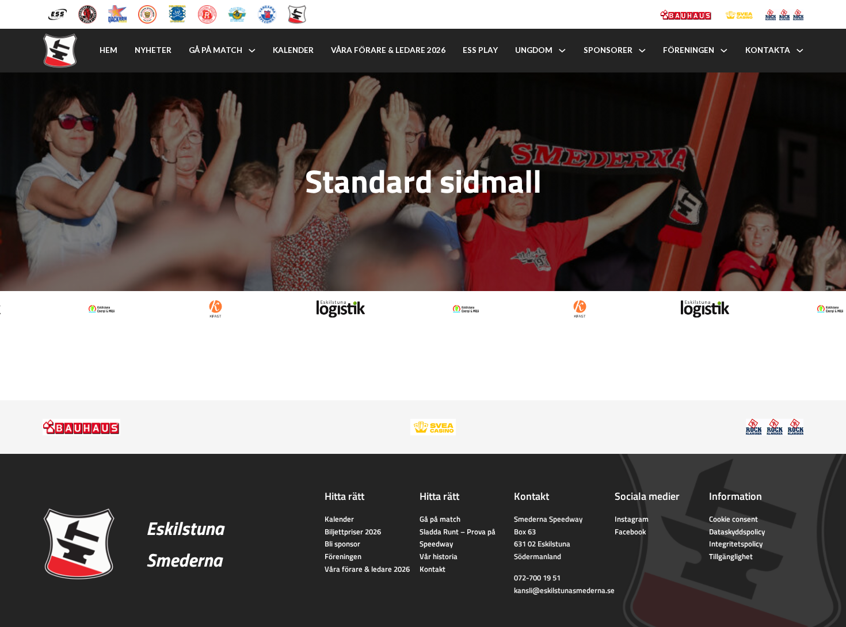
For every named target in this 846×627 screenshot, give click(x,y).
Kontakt (432, 569)
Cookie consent (733, 519)
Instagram (632, 519)
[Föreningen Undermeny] (724, 50)
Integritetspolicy (736, 543)
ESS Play (480, 50)
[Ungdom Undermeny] (562, 50)
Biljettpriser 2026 (353, 531)
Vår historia (439, 556)
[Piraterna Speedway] (177, 13)
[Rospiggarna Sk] (207, 13)
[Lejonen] (147, 13)
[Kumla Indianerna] (87, 13)
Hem (108, 50)
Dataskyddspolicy (737, 531)
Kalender (293, 50)
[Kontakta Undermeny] (800, 50)
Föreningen (688, 50)
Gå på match (215, 50)
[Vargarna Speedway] (267, 13)
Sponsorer (608, 50)
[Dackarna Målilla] (117, 13)
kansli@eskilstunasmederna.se (564, 590)
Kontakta (767, 50)
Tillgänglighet (731, 556)
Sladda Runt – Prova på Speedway (458, 538)
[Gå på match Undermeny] (252, 50)
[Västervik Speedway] (237, 13)
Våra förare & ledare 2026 (388, 50)
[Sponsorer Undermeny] (642, 50)
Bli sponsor (342, 543)
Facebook (630, 531)
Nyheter (153, 50)
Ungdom (533, 50)
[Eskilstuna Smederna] (297, 13)
